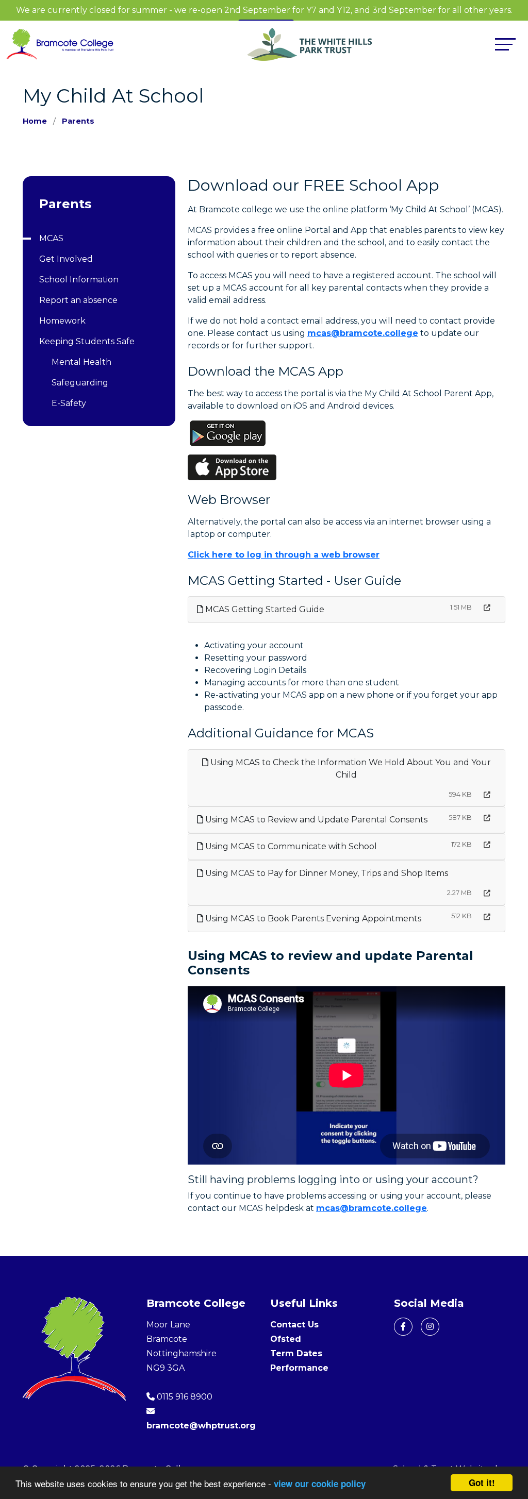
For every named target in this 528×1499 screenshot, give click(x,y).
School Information (79, 279)
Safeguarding (80, 383)
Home (35, 121)
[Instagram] (430, 1327)
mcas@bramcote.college (362, 333)
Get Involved (66, 259)
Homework (62, 321)
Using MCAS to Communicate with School (290, 846)
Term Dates (296, 1353)
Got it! (482, 1482)
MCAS (51, 238)
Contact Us (294, 1324)
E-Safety (69, 403)
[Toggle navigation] (505, 44)
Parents (78, 121)
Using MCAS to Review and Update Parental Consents (315, 819)
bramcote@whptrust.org (201, 1425)
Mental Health (81, 362)
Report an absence (78, 300)
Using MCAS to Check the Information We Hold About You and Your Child (349, 768)
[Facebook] (403, 1327)
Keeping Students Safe (87, 341)
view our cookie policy (320, 1483)
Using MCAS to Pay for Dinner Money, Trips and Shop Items (325, 873)
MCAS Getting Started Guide (263, 609)
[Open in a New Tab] (487, 608)
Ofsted (285, 1339)
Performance (299, 1368)
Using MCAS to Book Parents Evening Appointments (312, 918)
